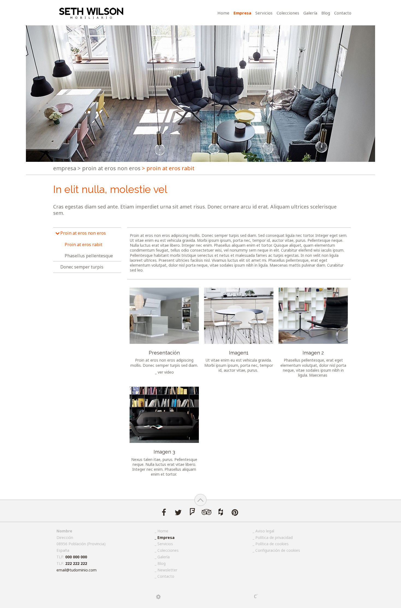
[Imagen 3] (164, 415)
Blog (325, 13)
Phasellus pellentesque (89, 256)
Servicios (264, 13)
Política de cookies (272, 543)
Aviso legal (264, 531)
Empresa (242, 13)
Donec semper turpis (81, 267)
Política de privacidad (274, 537)
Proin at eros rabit (83, 245)
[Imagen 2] (313, 316)
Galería (310, 13)
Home (223, 13)
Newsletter (167, 570)
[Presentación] (164, 316)
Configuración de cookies (277, 550)
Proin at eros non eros (108, 168)
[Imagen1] (238, 316)
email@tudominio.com (76, 570)
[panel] (158, 597)
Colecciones (288, 13)
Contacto (342, 13)
